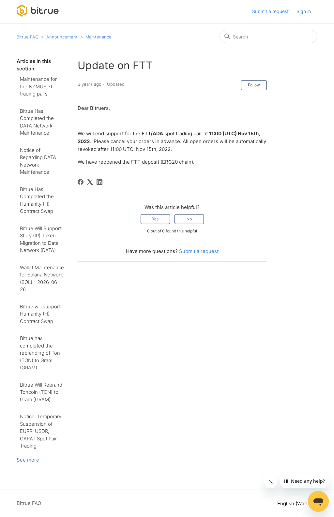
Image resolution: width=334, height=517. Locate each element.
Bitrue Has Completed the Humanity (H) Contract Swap (37, 200)
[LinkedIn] (99, 182)
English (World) (295, 503)
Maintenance (98, 36)
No (189, 218)
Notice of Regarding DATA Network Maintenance (38, 161)
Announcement (62, 36)
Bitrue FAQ (27, 36)
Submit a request (270, 11)
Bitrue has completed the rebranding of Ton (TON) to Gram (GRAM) (40, 353)
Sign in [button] (303, 11)
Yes (155, 218)
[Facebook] (81, 182)
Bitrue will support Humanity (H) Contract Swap (40, 313)
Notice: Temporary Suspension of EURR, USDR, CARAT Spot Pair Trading (40, 431)
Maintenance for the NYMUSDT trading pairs (38, 86)
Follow (254, 84)
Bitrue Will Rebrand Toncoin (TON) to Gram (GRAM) (41, 392)
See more (28, 460)
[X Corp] (90, 182)
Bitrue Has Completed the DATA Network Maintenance (37, 122)
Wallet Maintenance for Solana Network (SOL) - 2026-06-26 (42, 278)
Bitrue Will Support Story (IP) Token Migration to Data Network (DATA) (41, 239)
